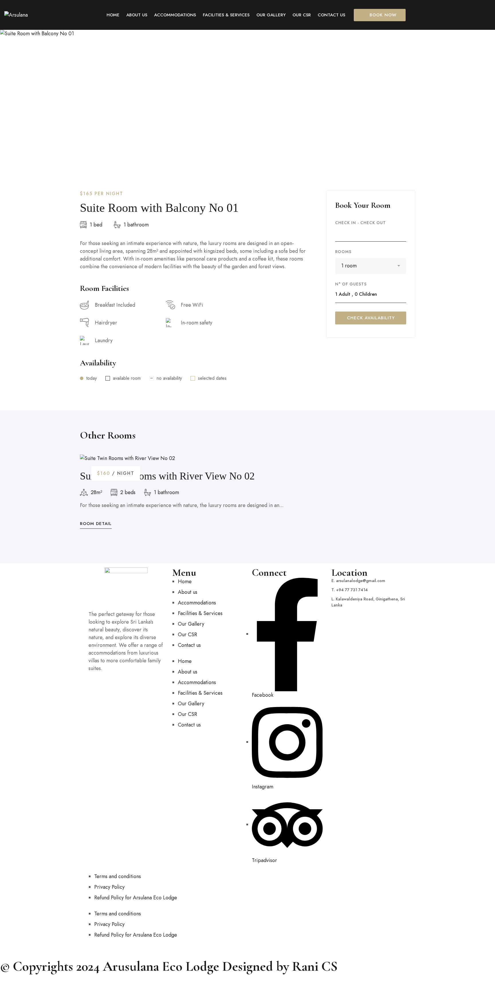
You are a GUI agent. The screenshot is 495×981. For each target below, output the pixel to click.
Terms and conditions (117, 876)
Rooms (343, 251)
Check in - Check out (360, 223)
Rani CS (315, 966)
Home (185, 581)
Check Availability (371, 318)
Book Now (383, 15)
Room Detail (96, 524)
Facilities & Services (200, 613)
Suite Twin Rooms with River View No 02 (167, 476)
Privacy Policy (109, 887)
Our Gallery (191, 624)
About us (187, 592)
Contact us (189, 645)
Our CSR (187, 634)
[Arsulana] (16, 15)
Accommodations (197, 602)
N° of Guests (351, 284)
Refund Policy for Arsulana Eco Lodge (135, 897)
